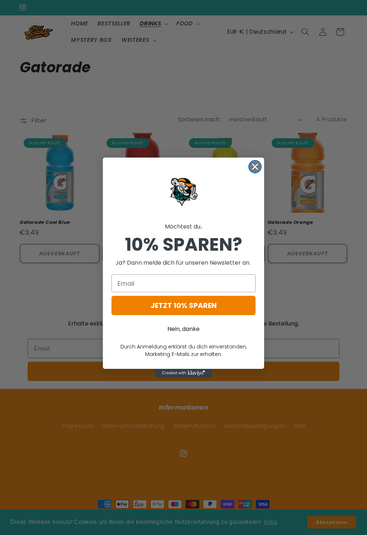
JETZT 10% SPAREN (184, 305)
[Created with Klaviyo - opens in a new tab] (183, 373)
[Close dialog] (255, 166)
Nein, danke (183, 329)
